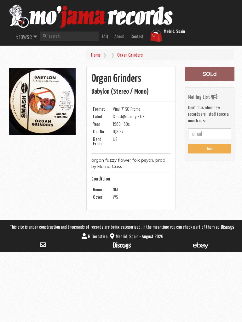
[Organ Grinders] (42, 101)
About (119, 36)
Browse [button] (24, 36)
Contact (137, 36)
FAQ (105, 36)
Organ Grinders (130, 54)
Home (96, 54)
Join (210, 148)
